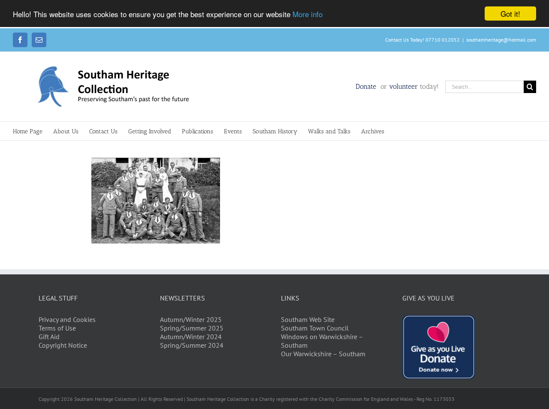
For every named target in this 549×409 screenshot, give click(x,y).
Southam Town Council (315, 328)
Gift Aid (49, 336)
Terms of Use (57, 328)
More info (308, 14)
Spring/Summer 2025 (191, 328)
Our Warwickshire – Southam (323, 353)
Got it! (510, 13)
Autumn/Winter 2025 (191, 319)
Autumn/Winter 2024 (191, 336)
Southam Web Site (308, 319)
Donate (367, 86)
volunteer (403, 86)
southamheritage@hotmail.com (501, 39)
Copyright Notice (63, 345)
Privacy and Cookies (67, 319)
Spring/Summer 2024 (191, 345)
